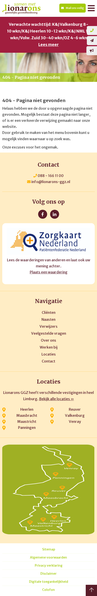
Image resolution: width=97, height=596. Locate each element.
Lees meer (48, 44)
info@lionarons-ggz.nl (50, 181)
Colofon (48, 590)
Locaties (49, 354)
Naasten (48, 319)
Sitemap (48, 549)
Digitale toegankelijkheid (48, 581)
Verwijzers (48, 326)
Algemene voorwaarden (48, 557)
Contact (48, 361)
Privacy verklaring (48, 565)
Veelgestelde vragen (48, 333)
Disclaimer (48, 573)
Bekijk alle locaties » (56, 399)
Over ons (48, 340)
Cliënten (48, 312)
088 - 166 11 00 (50, 175)
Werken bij (49, 347)
